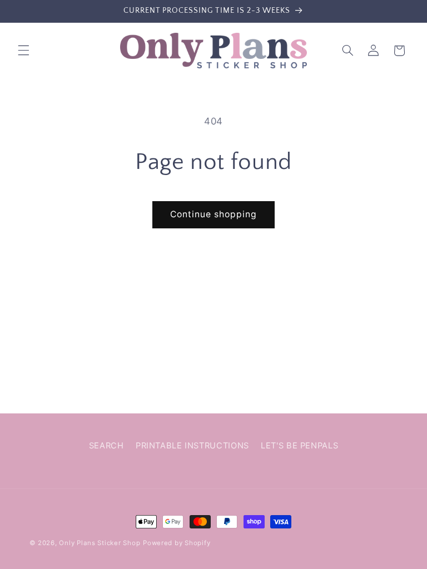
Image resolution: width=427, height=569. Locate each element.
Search (106, 446)
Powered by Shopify (176, 543)
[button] (23, 50)
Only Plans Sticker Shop (99, 543)
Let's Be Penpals (299, 446)
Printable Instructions (192, 446)
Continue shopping (213, 214)
